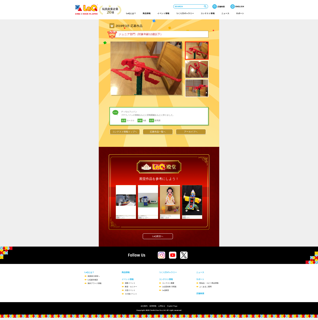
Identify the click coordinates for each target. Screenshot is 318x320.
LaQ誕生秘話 (93, 280)
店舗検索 (200, 293)
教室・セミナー (131, 287)
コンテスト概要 (168, 283)
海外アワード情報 (94, 283)
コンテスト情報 (208, 13)
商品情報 (147, 13)
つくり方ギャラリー (185, 13)
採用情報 (152, 306)
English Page (172, 306)
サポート (240, 13)
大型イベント (130, 290)
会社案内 (144, 306)
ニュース (225, 13)
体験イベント (130, 283)
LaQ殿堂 (165, 290)
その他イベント (131, 294)
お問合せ (161, 306)
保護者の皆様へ (94, 276)
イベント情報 (163, 13)
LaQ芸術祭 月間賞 (169, 287)
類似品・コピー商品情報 (209, 283)
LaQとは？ (131, 13)
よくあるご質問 (205, 287)
